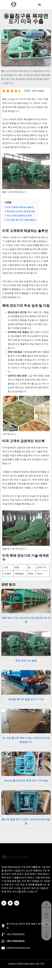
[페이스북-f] (3, 903)
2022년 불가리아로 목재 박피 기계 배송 (26, 780)
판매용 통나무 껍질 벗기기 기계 (26, 699)
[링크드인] (16, 903)
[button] (39, 4)
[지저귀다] (10, 903)
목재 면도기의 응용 (26, 660)
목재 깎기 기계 (34, 99)
